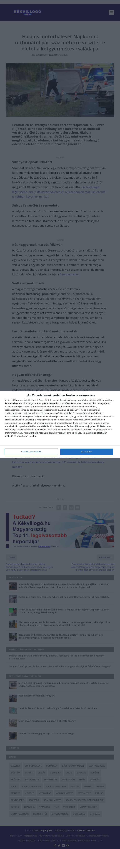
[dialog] (60, 424)
